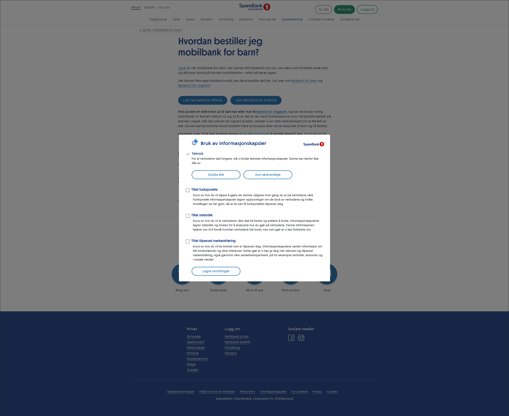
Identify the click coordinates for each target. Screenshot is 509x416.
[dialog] (254, 208)
